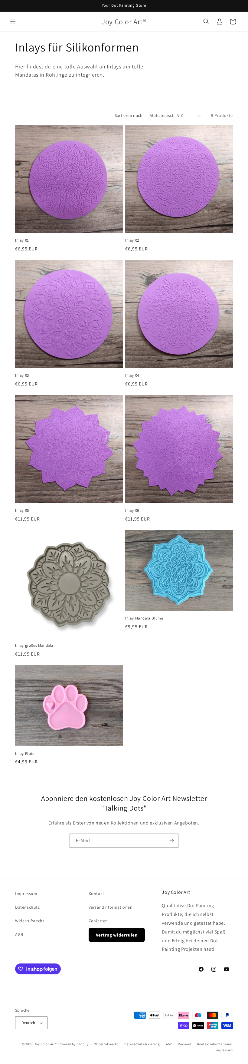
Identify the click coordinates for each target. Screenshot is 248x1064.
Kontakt (96, 893)
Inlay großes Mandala (34, 645)
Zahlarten (98, 921)
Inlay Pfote (24, 753)
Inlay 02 (132, 240)
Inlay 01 (22, 240)
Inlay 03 (22, 375)
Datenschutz (27, 907)
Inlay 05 (22, 510)
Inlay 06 (132, 510)
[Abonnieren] (171, 841)
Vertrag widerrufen (117, 935)
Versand (184, 1044)
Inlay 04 (132, 375)
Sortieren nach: (129, 115)
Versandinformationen (111, 907)
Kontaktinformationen (215, 1044)
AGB (19, 934)
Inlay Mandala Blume (144, 618)
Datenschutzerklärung (142, 1044)
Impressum (26, 893)
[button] (12, 21)
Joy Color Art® (45, 1044)
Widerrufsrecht (29, 921)
